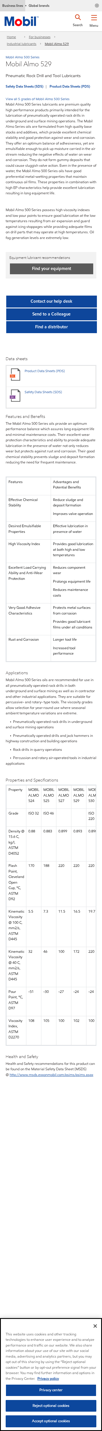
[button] (94, 19)
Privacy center (51, 1390)
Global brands (39, 5)
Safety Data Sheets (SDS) (24, 86)
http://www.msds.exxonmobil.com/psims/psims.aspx (51, 1074)
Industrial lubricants (21, 43)
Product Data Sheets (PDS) (70, 86)
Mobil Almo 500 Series (22, 57)
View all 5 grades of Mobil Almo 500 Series (37, 98)
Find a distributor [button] (51, 327)
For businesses (39, 36)
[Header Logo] (22, 20)
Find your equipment (51, 268)
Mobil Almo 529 (57, 43)
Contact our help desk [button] (51, 301)
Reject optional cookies (51, 1405)
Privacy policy (48, 1378)
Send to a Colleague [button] (51, 314)
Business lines (12, 5)
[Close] (95, 1326)
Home (11, 36)
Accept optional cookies (51, 1421)
